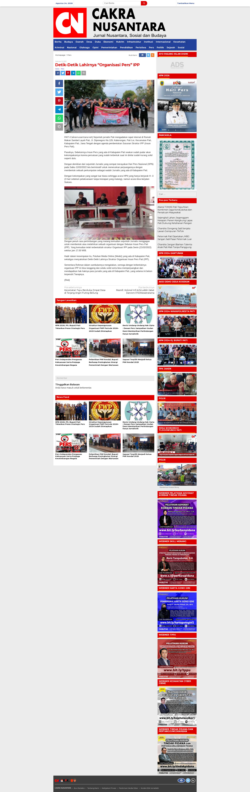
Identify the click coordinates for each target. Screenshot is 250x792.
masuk (70, 388)
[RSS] (152, 55)
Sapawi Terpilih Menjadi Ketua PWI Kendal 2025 (137, 455)
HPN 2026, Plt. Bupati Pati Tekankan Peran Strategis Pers (70, 423)
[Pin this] (68, 73)
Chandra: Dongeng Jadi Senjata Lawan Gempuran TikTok (174, 229)
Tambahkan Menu (185, 3)
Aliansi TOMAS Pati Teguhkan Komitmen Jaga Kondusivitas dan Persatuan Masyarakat (175, 210)
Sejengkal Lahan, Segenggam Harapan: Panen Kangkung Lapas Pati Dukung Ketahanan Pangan (175, 220)
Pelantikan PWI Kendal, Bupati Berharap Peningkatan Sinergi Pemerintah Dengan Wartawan (103, 362)
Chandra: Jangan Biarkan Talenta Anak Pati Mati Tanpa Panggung (175, 245)
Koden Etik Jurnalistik (150, 788)
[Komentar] (83, 73)
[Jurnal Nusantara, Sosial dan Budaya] (109, 22)
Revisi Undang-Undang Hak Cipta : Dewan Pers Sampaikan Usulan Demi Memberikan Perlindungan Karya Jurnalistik (138, 425)
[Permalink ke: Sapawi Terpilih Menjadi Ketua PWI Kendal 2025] (138, 348)
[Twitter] (148, 55)
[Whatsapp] (78, 73)
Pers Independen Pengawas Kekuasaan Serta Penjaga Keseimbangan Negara (68, 362)
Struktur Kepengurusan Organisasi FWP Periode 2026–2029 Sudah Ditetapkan (104, 328)
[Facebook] (142, 55)
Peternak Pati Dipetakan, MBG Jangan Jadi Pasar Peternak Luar (175, 237)
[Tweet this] (63, 73)
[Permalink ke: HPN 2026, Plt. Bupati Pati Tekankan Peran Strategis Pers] (71, 314)
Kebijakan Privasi (109, 788)
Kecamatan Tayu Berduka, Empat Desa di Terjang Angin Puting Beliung (84, 290)
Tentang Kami (93, 788)
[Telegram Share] (73, 73)
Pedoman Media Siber (128, 788)
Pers (62, 69)
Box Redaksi (79, 788)
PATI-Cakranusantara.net (78, 137)
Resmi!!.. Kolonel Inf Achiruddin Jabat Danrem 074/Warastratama (135, 290)
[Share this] (57, 73)
